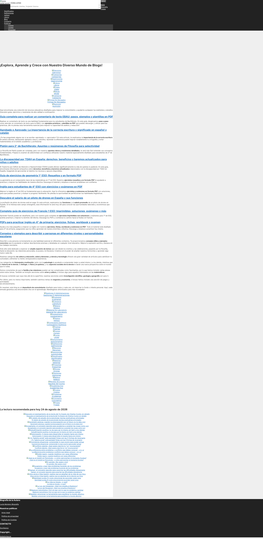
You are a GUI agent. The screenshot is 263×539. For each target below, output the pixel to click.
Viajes (56, 89)
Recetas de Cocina (56, 384)
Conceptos (56, 400)
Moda (56, 94)
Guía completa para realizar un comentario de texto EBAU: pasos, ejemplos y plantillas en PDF (56, 116)
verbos (6, 15)
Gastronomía (56, 81)
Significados (9, 11)
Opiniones (56, 375)
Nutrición (56, 106)
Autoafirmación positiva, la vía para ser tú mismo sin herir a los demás (56, 432)
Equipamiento (56, 316)
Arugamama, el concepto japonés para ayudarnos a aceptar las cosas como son (56, 428)
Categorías (56, 77)
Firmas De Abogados (56, 102)
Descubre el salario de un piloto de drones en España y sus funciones (41, 197)
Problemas (56, 396)
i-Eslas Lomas (15, 3)
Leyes (56, 337)
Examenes (56, 299)
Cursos (57, 333)
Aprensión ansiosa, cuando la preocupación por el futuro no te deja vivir (56, 424)
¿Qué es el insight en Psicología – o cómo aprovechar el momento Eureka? (56, 460)
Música (57, 308)
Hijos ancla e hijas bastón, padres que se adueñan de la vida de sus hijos (56, 476)
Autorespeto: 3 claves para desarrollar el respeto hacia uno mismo (56, 436)
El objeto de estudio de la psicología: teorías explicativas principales (56, 420)
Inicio (103, 5)
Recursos (56, 350)
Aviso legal (6, 513)
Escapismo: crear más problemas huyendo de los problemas (56, 468)
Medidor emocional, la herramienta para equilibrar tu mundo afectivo (56, 496)
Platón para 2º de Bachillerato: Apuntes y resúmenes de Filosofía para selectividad (49, 146)
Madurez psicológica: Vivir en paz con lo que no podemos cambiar (57, 492)
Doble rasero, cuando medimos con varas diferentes (56, 456)
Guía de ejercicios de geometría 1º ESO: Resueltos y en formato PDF (40, 175)
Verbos (57, 320)
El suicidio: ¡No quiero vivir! (56, 464)
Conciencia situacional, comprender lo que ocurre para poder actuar (56, 444)
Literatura (56, 304)
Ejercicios (56, 72)
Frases (103, 9)
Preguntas (56, 367)
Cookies (11, 25)
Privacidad (11, 30)
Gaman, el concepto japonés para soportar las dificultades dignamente (56, 472)
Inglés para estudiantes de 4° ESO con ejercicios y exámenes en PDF (41, 186)
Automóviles (56, 354)
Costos (56, 392)
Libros (6, 17)
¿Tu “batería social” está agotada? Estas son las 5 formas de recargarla (56, 440)
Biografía (104, 7)
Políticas (7, 23)
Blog (6, 19)
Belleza (56, 379)
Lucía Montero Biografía (9, 504)
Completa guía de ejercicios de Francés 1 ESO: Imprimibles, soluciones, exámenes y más (53, 211)
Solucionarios (56, 342)
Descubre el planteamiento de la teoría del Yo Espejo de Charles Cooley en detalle (57, 416)
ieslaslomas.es (5, 536)
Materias (56, 363)
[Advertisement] (131, 46)
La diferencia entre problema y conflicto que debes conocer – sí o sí (56, 452)
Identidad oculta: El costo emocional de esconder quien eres (56, 480)
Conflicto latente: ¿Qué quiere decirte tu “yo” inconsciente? (56, 448)
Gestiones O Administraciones (56, 295)
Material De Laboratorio (56, 312)
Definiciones (9, 13)
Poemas (56, 329)
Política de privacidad (10, 516)
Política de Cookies (9, 520)
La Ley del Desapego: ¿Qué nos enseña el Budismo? (57, 488)
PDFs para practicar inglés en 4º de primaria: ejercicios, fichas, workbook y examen (50, 222)
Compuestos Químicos (56, 325)
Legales (10, 27)
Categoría (56, 98)
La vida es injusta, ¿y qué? (56, 484)
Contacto (7, 21)
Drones (56, 371)
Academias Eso (56, 388)
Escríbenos (4, 528)
